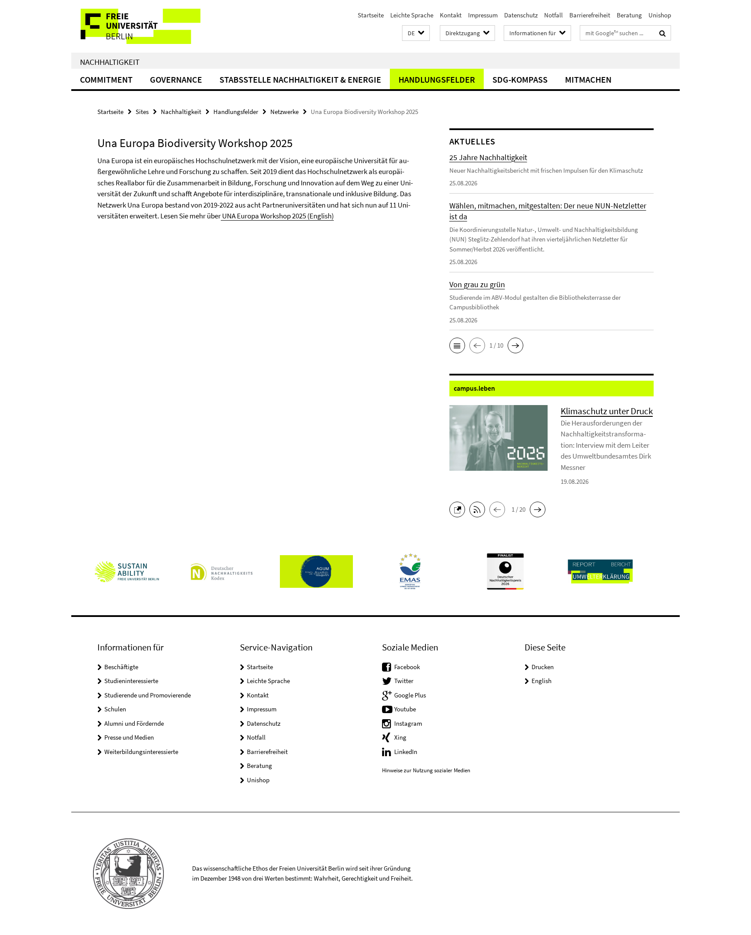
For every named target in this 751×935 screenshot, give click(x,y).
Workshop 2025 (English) (296, 216)
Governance (176, 79)
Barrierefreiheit (589, 15)
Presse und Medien (129, 737)
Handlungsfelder (437, 79)
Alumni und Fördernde (134, 723)
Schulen (115, 709)
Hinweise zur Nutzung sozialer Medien (426, 770)
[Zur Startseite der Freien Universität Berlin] (144, 26)
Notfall (553, 15)
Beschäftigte (121, 667)
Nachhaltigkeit (110, 62)
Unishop (659, 15)
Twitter (403, 681)
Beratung (629, 15)
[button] (416, 33)
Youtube (405, 709)
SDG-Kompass (520, 79)
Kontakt (451, 15)
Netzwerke (284, 111)
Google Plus (410, 695)
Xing (400, 737)
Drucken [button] (543, 667)
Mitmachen (588, 79)
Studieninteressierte (131, 681)
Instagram (408, 723)
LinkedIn (405, 751)
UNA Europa (240, 216)
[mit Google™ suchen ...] (663, 33)
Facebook (407, 667)
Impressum (483, 15)
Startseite (371, 15)
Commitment (106, 79)
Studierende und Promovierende (147, 695)
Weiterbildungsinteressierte (141, 751)
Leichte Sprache (411, 15)
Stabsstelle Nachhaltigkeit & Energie (300, 79)
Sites (142, 111)
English (542, 681)
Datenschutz (521, 15)
